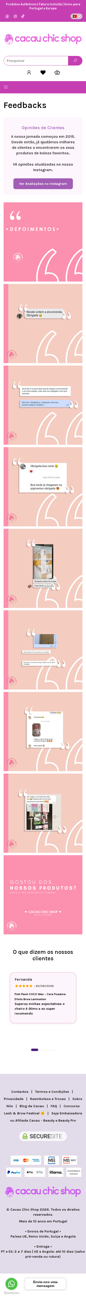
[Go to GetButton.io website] (11, 1293)
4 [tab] (48, 1050)
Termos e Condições (52, 1092)
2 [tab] (40, 1050)
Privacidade (13, 1099)
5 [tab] (51, 1050)
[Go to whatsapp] (11, 1284)
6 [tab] (55, 1050)
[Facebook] (7, 16)
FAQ (54, 1106)
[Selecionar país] (76, 16)
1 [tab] (34, 1050)
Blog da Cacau (32, 1106)
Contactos (19, 1092)
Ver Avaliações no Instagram (43, 184)
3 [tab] (44, 1050)
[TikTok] (23, 16)
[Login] (29, 72)
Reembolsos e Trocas (48, 1099)
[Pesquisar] (75, 61)
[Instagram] (15, 16)
